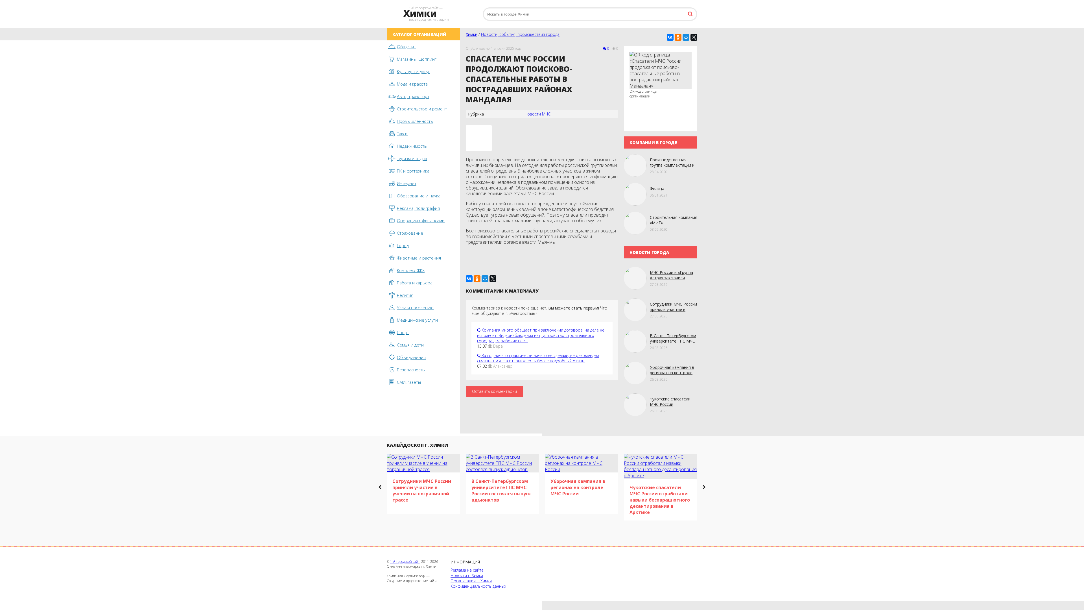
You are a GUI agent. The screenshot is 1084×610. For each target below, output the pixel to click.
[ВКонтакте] (670, 37)
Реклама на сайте (467, 570)
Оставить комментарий (494, 391)
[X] (693, 37)
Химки (471, 34)
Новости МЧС (537, 114)
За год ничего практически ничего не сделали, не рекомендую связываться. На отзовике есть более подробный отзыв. (538, 358)
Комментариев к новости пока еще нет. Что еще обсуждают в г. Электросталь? (539, 310)
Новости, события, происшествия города (520, 34)
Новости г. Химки (467, 575)
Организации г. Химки (471, 580)
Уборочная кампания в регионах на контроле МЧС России (672, 373)
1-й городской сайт (404, 561)
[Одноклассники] (678, 37)
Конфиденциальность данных (478, 586)
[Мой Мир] (686, 37)
